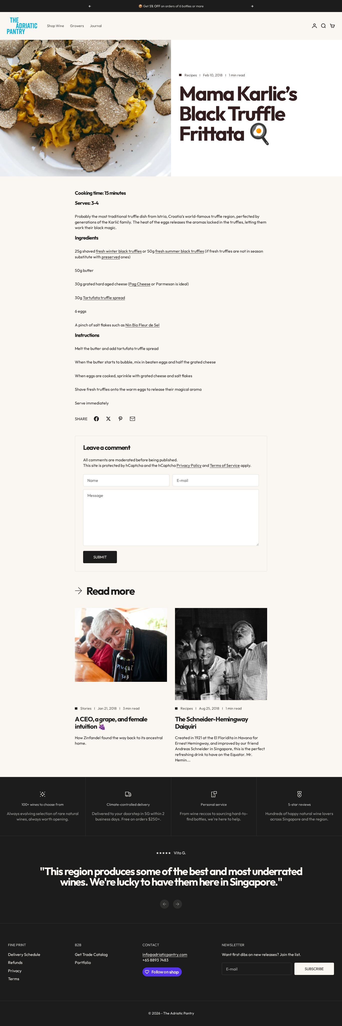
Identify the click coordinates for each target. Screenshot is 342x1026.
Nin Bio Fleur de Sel (142, 324)
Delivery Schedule (24, 954)
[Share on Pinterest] (120, 419)
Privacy (15, 970)
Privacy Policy (189, 465)
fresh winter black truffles (119, 251)
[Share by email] (132, 419)
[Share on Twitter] (108, 419)
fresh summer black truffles (179, 251)
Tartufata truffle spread (104, 297)
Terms (13, 978)
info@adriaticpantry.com (164, 954)
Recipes (191, 75)
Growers (77, 26)
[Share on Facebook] (96, 419)
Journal (96, 26)
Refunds (15, 962)
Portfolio (83, 962)
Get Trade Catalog (91, 954)
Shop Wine (55, 26)
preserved (111, 256)
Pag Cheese (139, 283)
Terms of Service (225, 465)
